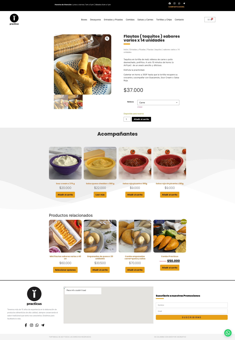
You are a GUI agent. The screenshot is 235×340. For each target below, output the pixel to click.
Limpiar (139, 107)
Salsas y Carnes (145, 19)
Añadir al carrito (141, 119)
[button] (107, 38)
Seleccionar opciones (65, 270)
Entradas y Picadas (113, 19)
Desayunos (95, 19)
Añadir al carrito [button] (65, 194)
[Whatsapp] (179, 3)
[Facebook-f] (25, 325)
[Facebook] (170, 3)
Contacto (179, 19)
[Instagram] (174, 3)
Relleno (130, 102)
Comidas (130, 19)
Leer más (100, 194)
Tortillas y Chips (164, 19)
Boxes (84, 19)
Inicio (126, 49)
